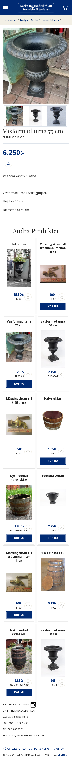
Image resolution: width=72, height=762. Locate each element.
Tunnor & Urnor (49, 20)
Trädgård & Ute (29, 20)
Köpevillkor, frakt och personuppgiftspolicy (33, 749)
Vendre (62, 755)
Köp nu (53, 306)
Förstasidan (10, 20)
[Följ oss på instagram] (33, 704)
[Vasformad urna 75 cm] (36, 116)
